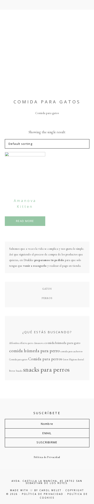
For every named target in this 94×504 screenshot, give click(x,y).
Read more (25, 221)
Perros (47, 298)
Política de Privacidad (47, 457)
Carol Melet (50, 490)
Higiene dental (76, 359)
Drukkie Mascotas (47, 50)
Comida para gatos (18, 359)
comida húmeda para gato (62, 343)
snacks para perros (46, 369)
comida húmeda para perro (34, 351)
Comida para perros (45, 358)
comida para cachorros (72, 351)
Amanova (39, 343)
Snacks (19, 370)
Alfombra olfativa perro (21, 343)
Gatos (47, 288)
